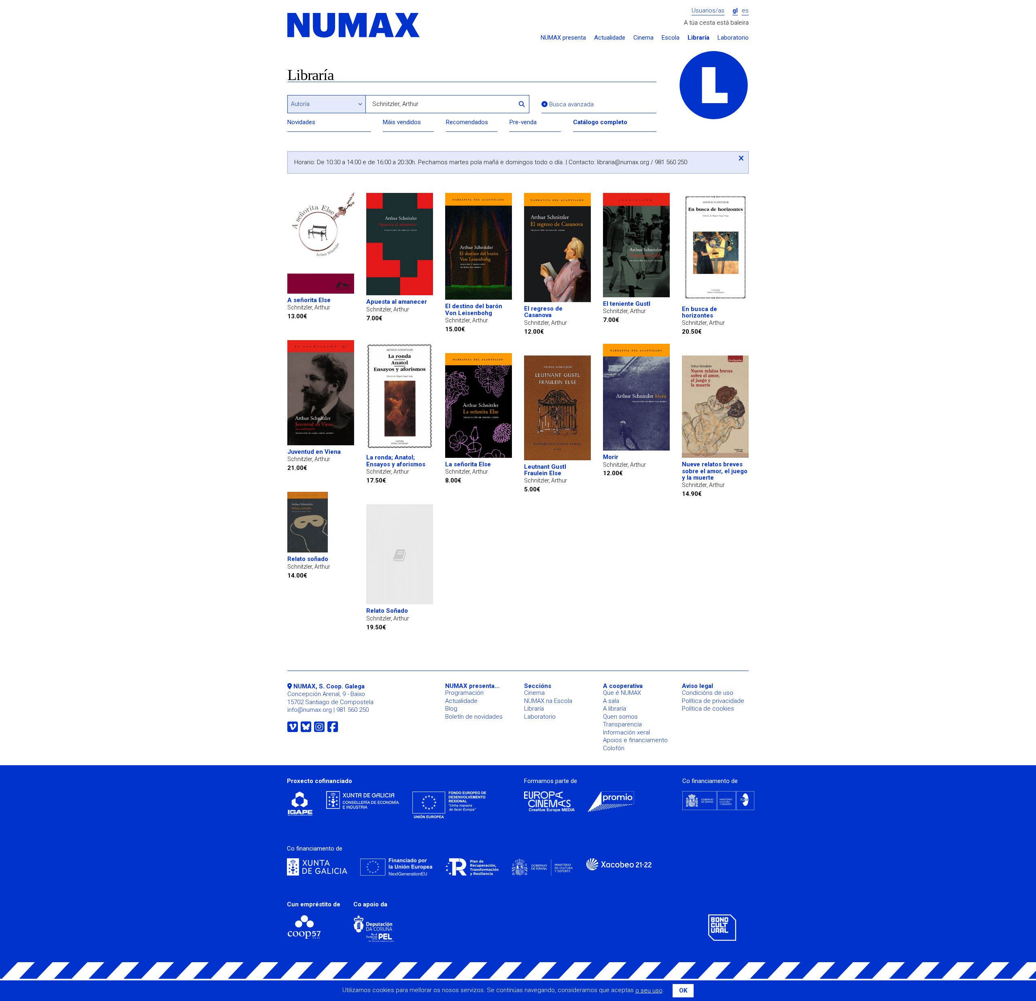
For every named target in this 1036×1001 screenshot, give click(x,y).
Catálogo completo (600, 122)
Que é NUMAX (622, 692)
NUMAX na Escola (548, 701)
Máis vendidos (402, 122)
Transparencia (622, 724)
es (745, 10)
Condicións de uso (707, 692)
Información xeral (626, 732)
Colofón (613, 748)
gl (735, 10)
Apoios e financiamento (635, 740)
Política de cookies (708, 708)
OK (683, 990)
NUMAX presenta (563, 37)
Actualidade (609, 37)
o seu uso (648, 990)
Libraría (698, 37)
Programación (464, 692)
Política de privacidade (713, 701)
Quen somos (620, 716)
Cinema (643, 37)
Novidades (301, 122)
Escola (670, 37)
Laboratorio (733, 37)
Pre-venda (523, 122)
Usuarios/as (708, 10)
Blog (451, 708)
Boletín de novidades (474, 716)
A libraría (614, 708)
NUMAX (354, 25)
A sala (611, 701)
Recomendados (467, 122)
